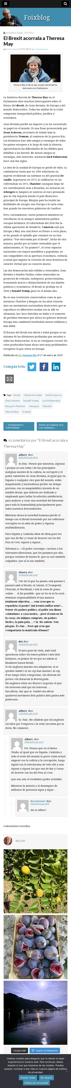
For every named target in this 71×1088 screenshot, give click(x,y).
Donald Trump (31, 400)
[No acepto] (66, 1071)
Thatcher (47, 406)
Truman (26, 411)
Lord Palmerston (51, 400)
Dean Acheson (12, 400)
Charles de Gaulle (33, 395)
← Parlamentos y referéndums (15, 426)
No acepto (46, 1077)
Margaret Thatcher (15, 406)
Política (29, 32)
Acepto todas (28, 1077)
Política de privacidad (36, 1082)
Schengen (34, 406)
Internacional (14, 32)
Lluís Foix (11, 49)
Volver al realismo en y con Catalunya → (51, 426)
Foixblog (37, 17)
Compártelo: (14, 366)
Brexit (17, 395)
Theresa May (12, 411)
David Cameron (53, 395)
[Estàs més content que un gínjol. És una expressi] (35, 881)
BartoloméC (38, 801)
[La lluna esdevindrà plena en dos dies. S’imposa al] (35, 1013)
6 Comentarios (41, 49)
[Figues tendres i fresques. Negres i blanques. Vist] (35, 947)
